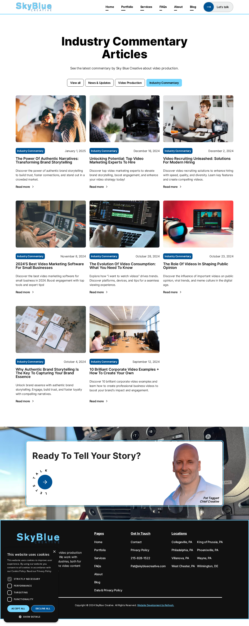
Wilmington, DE (207, 566)
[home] (34, 6)
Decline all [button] (43, 608)
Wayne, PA (204, 558)
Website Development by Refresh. (155, 605)
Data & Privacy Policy (108, 590)
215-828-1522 (140, 558)
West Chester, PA (183, 566)
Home (110, 7)
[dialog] (31, 585)
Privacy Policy (140, 550)
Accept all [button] (18, 608)
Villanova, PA (180, 558)
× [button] (54, 551)
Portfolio (127, 7)
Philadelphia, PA (182, 550)
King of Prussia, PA (210, 542)
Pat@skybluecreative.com (148, 566)
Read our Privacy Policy (39, 571)
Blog (193, 7)
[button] (31, 616)
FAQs (163, 7)
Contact (136, 542)
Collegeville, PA (182, 542)
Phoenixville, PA (207, 550)
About (178, 7)
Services (146, 7)
